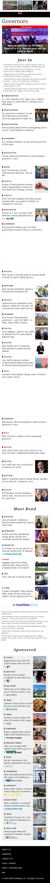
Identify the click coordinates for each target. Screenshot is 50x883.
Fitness (9, 657)
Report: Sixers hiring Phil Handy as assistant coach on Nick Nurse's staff (24, 85)
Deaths (7, 167)
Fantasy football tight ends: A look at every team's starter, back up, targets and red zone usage (24, 89)
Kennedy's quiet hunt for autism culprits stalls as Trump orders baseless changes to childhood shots (24, 65)
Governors (8, 314)
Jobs (6, 573)
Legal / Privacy (9, 863)
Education (8, 517)
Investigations (11, 110)
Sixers (7, 588)
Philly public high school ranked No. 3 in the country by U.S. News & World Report (21, 70)
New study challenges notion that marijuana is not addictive (22, 632)
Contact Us (7, 858)
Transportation (11, 96)
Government (9, 138)
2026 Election (12, 27)
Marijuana (8, 286)
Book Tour (10, 672)
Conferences (11, 771)
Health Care (11, 828)
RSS (3, 872)
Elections (8, 475)
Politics (8, 271)
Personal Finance (13, 743)
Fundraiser (11, 728)
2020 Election (10, 209)
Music (6, 559)
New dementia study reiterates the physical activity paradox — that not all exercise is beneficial (24, 80)
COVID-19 (8, 181)
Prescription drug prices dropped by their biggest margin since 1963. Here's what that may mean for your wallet (24, 638)
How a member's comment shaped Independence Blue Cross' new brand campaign (23, 627)
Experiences (9, 531)
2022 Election (10, 153)
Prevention (9, 545)
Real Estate (11, 686)
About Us (6, 849)
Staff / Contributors (12, 868)
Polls (6, 371)
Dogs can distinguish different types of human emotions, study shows (25, 612)
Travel (9, 700)
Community (11, 785)
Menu (46, 15)
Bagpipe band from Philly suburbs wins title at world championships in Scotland (22, 75)
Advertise (6, 854)
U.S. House (26, 27)
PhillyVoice (6, 14)
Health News (11, 800)
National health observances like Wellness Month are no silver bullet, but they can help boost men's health (24, 622)
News (20, 13)
